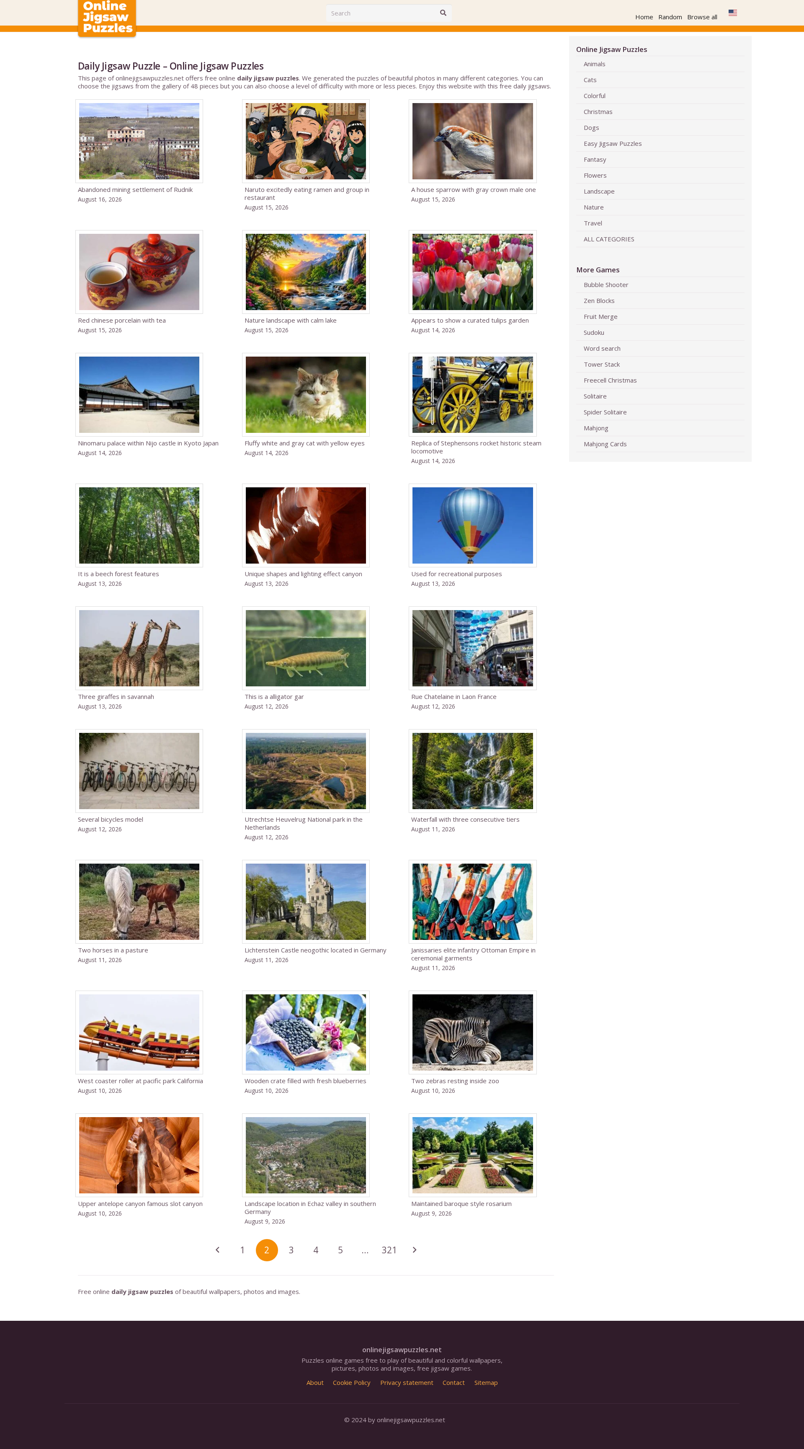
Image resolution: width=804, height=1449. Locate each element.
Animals (595, 64)
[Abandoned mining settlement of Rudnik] (149, 155)
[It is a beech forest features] (149, 535)
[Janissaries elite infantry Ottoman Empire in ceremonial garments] (483, 916)
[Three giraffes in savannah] (149, 658)
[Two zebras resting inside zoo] (483, 1043)
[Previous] (218, 1250)
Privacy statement (406, 1382)
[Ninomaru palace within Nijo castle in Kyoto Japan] (149, 409)
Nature (594, 207)
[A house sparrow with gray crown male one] (483, 155)
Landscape (599, 191)
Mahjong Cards (605, 444)
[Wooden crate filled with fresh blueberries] (316, 1043)
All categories (609, 239)
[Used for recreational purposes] (483, 535)
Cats (590, 79)
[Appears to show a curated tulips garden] (483, 282)
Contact (454, 1382)
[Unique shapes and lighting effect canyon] (316, 535)
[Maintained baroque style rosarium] (483, 1169)
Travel (593, 223)
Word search (602, 348)
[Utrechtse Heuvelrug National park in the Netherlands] (316, 785)
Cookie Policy (352, 1382)
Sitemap (486, 1382)
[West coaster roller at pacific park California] (149, 1043)
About (315, 1382)
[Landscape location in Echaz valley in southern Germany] (316, 1169)
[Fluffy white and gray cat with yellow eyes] (316, 409)
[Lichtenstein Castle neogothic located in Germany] (316, 916)
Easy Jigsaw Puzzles (613, 143)
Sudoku (594, 332)
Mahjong (596, 428)
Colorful (595, 95)
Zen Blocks (599, 300)
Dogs (591, 127)
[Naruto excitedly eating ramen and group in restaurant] (316, 155)
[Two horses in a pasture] (149, 916)
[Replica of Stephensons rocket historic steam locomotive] (483, 409)
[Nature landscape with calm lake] (316, 282)
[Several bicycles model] (149, 785)
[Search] (443, 13)
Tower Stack (602, 364)
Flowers (595, 175)
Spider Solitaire (605, 412)
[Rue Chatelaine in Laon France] (483, 658)
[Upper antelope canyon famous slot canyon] (149, 1169)
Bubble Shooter (606, 284)
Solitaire (595, 396)
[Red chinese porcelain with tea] (149, 282)
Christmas (598, 111)
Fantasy (595, 159)
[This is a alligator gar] (316, 658)
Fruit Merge (601, 316)
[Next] (414, 1250)
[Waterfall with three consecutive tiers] (483, 785)
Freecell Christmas (610, 380)
